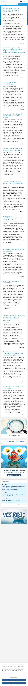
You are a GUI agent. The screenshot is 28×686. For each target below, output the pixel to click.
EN (24, 1)
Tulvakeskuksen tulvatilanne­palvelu (15, 441)
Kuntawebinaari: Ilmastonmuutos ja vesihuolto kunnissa (11, 501)
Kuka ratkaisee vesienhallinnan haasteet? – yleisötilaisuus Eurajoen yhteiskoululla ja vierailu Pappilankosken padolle (13, 488)
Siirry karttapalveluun (14, 435)
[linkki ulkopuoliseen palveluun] (14, 462)
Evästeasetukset (13, 677)
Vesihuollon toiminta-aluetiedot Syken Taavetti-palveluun (12, 495)
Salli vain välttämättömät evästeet (13, 680)
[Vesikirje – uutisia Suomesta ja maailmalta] (14, 516)
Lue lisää (21, 43)
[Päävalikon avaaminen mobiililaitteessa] (21, 1)
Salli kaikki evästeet (13, 683)
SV (26, 1)
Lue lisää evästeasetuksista (7, 673)
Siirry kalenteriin (22, 504)
